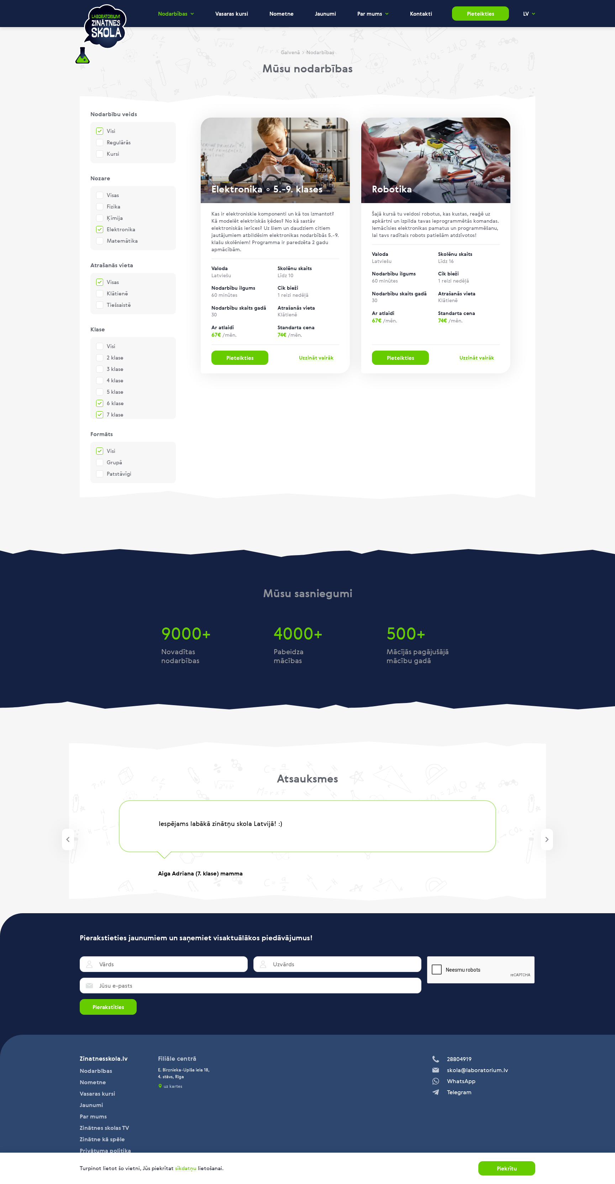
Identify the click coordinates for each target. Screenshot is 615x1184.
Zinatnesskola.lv (104, 1058)
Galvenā (290, 52)
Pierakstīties (108, 1006)
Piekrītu (507, 1168)
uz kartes (173, 1086)
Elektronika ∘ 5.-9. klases (266, 189)
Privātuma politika (105, 1150)
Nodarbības (173, 13)
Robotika (392, 189)
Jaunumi (325, 13)
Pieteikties (480, 13)
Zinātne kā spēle (102, 1139)
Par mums (369, 13)
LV (526, 13)
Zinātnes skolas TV (104, 1128)
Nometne (281, 13)
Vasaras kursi (231, 13)
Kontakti (421, 13)
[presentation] (68, 839)
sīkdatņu (185, 1168)
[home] (100, 34)
